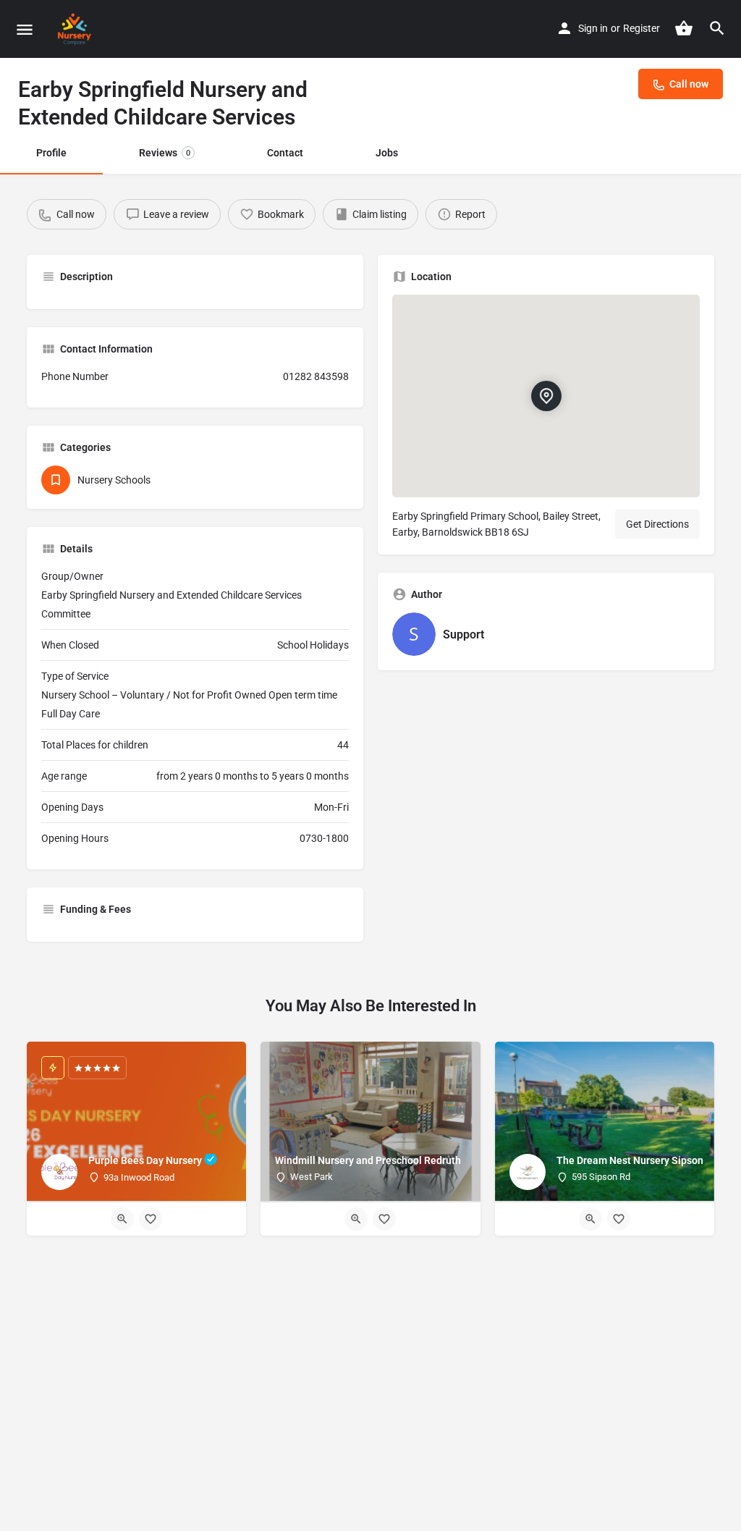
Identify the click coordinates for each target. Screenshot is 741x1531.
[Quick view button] (122, 1219)
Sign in (593, 28)
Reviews (164, 153)
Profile (51, 153)
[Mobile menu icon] (24, 29)
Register (641, 28)
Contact (285, 153)
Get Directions (657, 524)
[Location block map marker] (546, 396)
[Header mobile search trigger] (717, 28)
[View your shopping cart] (683, 28)
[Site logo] (76, 29)
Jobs (387, 153)
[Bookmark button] (150, 1219)
